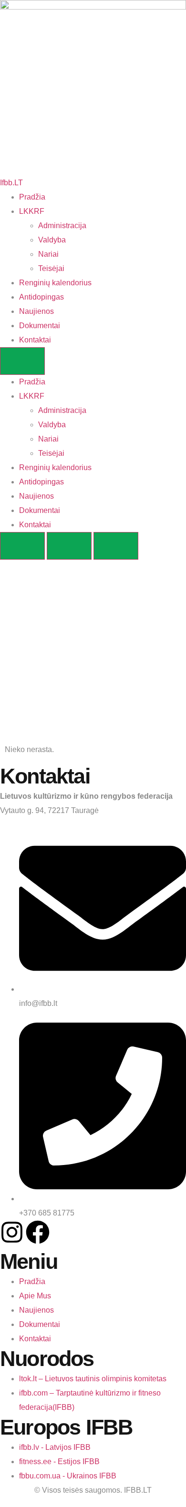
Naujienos (36, 311)
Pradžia (32, 197)
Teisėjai (51, 268)
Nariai (48, 254)
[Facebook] (38, 1232)
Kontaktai (35, 340)
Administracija (62, 225)
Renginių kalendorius (55, 283)
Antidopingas (41, 297)
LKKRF (31, 211)
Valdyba (52, 240)
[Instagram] (12, 1232)
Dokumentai (39, 325)
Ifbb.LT (11, 183)
